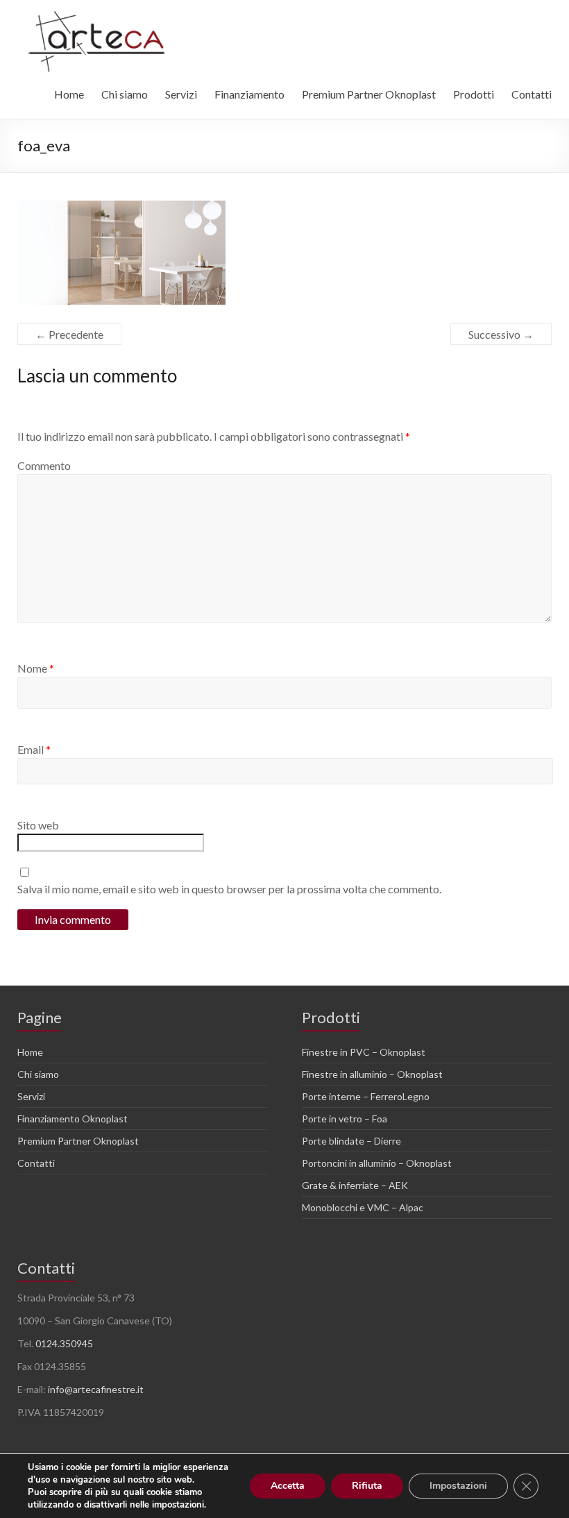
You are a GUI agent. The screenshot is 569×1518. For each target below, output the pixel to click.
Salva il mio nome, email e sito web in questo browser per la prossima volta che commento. (229, 888)
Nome (35, 668)
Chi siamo (124, 94)
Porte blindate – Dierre (351, 1141)
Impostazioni (458, 1485)
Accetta (288, 1485)
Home (69, 94)
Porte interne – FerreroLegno (366, 1096)
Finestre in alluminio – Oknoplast (372, 1074)
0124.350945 (64, 1343)
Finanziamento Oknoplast (72, 1118)
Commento (44, 465)
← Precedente (69, 334)
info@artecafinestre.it (96, 1389)
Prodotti (473, 94)
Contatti (531, 94)
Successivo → (501, 334)
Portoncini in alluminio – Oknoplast (377, 1163)
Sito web (38, 825)
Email (34, 749)
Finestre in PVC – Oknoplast (363, 1052)
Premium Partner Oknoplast (369, 94)
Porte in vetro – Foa (344, 1118)
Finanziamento (249, 94)
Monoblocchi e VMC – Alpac (362, 1207)
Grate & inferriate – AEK (355, 1185)
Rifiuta (367, 1485)
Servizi (181, 94)
